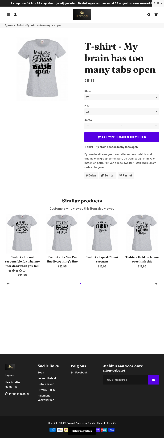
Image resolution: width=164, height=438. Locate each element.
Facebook (81, 372)
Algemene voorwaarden (46, 397)
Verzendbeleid (47, 378)
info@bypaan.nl (18, 393)
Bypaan (9, 25)
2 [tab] (83, 283)
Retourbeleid (46, 384)
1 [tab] (80, 283)
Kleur (87, 91)
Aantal (88, 120)
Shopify (91, 423)
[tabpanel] (22, 246)
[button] (17, 270)
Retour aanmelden (82, 430)
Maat (87, 105)
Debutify (111, 423)
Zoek (41, 372)
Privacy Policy (46, 389)
